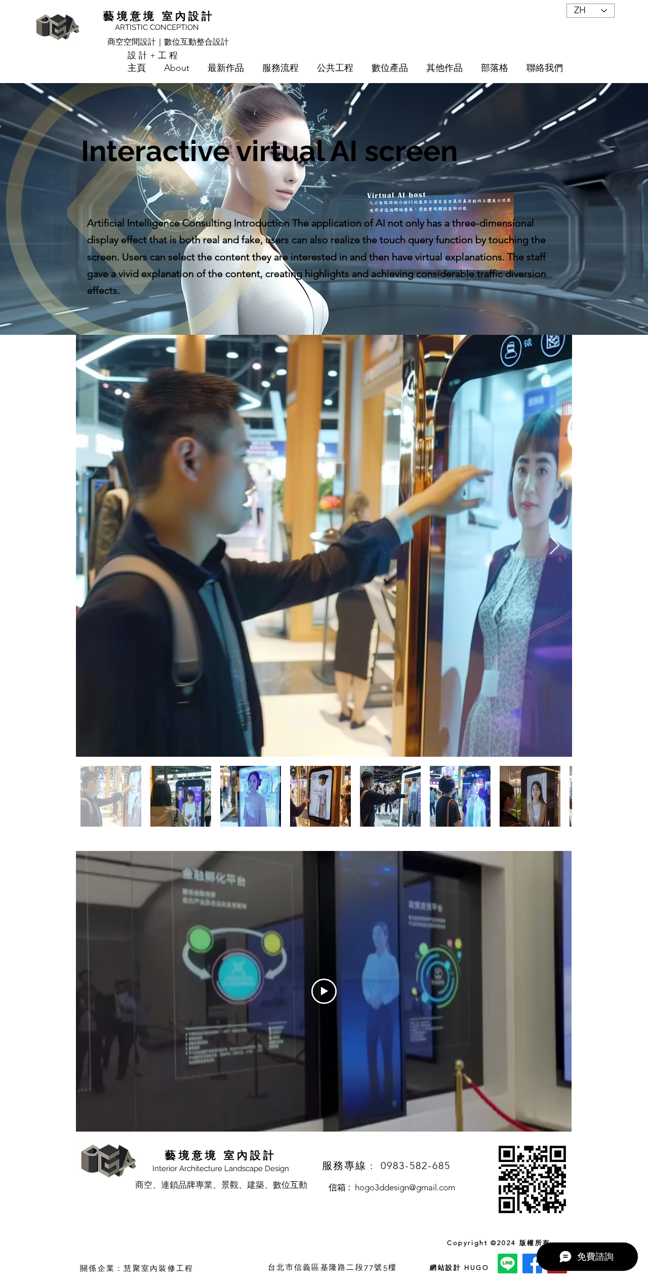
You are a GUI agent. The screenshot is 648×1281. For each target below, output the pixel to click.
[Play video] (324, 991)
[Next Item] (554, 546)
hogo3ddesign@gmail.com (405, 1187)
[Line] (507, 1263)
